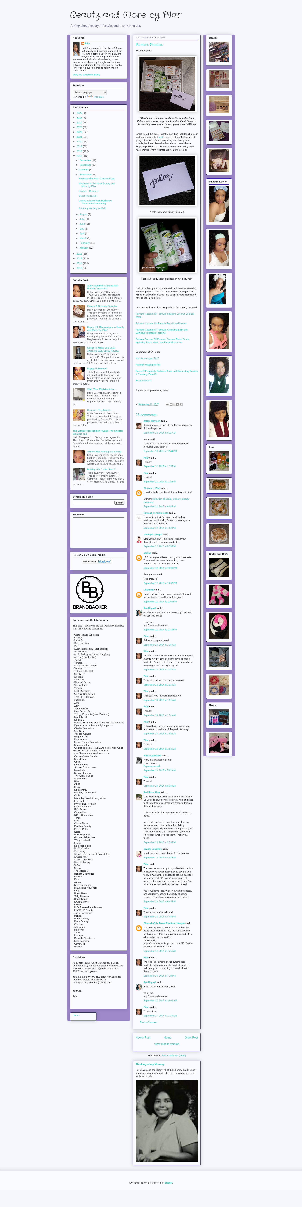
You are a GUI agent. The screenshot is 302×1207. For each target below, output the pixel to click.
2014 (80, 263)
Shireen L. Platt (151, 488)
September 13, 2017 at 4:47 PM (159, 857)
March (83, 238)
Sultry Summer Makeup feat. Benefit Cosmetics (103, 287)
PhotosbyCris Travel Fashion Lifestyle (164, 923)
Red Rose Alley (151, 792)
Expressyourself (151, 766)
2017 (80, 155)
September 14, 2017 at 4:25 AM (159, 951)
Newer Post (143, 1037)
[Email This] (167, 404)
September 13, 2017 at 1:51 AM (159, 700)
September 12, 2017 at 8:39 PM (159, 546)
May (82, 228)
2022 (80, 132)
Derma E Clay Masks (98, 410)
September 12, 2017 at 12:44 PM (160, 451)
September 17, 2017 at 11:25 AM (160, 1015)
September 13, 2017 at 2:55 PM (159, 842)
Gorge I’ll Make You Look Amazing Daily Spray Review (103, 349)
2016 (80, 253)
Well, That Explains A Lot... (102, 389)
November (86, 164)
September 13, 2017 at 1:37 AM (159, 669)
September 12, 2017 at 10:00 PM (160, 568)
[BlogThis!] (171, 404)
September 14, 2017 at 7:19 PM (159, 975)
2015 (80, 258)
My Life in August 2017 (147, 358)
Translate (99, 96)
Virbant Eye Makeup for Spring (104, 451)
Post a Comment (148, 1022)
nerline (147, 553)
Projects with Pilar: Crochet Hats (96, 178)
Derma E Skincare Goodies (102, 306)
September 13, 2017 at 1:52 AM (159, 733)
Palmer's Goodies (88, 191)
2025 (80, 117)
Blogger (168, 1182)
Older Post (191, 1037)
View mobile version (166, 1044)
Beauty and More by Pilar (125, 15)
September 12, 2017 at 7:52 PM (159, 528)
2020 (80, 141)
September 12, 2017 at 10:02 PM (160, 583)
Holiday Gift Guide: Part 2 (101, 469)
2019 (80, 146)
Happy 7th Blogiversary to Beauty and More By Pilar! (105, 328)
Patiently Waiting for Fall (148, 364)
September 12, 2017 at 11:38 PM (160, 629)
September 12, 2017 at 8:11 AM (159, 432)
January (84, 247)
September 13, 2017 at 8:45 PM (159, 901)
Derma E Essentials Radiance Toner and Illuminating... (95, 202)
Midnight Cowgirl (152, 534)
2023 (80, 127)
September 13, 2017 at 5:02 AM (159, 770)
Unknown (148, 589)
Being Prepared (143, 380)
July (82, 219)
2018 (80, 151)
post (161, 137)
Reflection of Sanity (162, 499)
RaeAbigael (149, 608)
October (84, 169)
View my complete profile (86, 74)
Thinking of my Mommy (150, 1064)
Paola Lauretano (152, 755)
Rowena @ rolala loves (155, 513)
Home (167, 1037)
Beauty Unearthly (152, 849)
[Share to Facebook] (177, 404)
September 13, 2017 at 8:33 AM (159, 785)
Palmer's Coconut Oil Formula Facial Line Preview (161, 323)
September (86, 174)
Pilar (146, 457)
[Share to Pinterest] (181, 404)
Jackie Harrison (151, 421)
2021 (80, 136)
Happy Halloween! (97, 368)
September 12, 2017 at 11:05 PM (160, 601)
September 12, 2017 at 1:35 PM (159, 466)
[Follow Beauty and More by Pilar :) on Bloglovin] (97, 563)
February (85, 242)
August (84, 214)
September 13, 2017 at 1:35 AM (159, 644)
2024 (80, 122)
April (82, 233)
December (86, 160)
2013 (80, 268)
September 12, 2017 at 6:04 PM (159, 506)
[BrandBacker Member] (90, 609)
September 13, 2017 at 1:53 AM (159, 749)
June (83, 223)
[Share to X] (174, 404)
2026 (80, 112)
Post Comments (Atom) (174, 1055)
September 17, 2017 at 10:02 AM (160, 1000)
